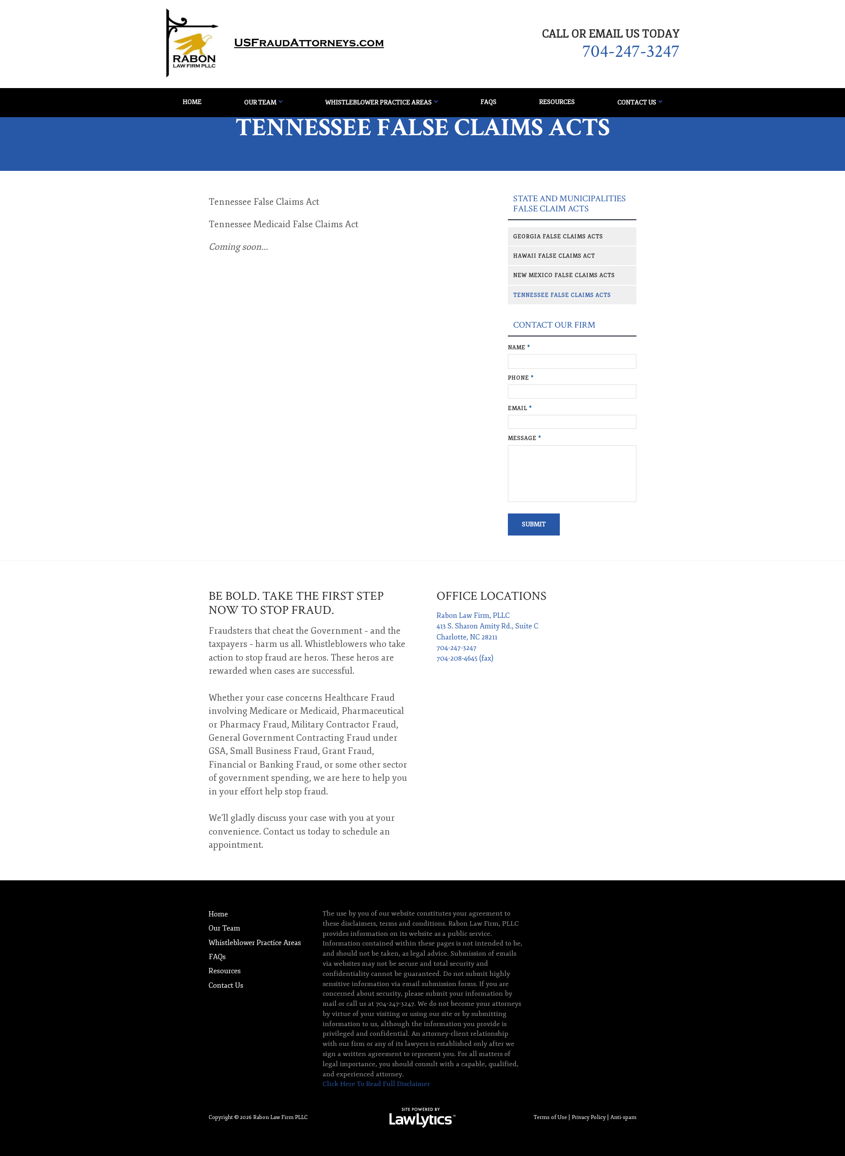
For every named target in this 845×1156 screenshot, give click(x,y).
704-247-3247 (631, 51)
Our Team (260, 102)
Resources (557, 102)
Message (524, 438)
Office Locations (491, 596)
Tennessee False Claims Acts (562, 295)
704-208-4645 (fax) (465, 658)
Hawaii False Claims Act (554, 255)
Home (192, 102)
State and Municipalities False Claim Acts (569, 204)
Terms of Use (550, 1117)
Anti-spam (623, 1117)
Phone (521, 377)
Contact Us (636, 102)
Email (520, 408)
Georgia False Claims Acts (558, 236)
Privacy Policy (589, 1117)
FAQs (488, 102)
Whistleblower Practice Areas (378, 102)
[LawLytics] (422, 1118)
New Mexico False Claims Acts (564, 275)
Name (519, 347)
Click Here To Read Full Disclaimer (376, 1084)
